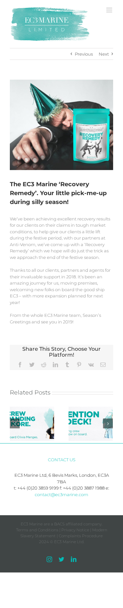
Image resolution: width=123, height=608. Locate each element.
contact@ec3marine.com (61, 494)
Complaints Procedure (81, 535)
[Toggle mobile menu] (109, 10)
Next (104, 54)
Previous (84, 54)
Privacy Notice (75, 529)
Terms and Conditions (37, 529)
